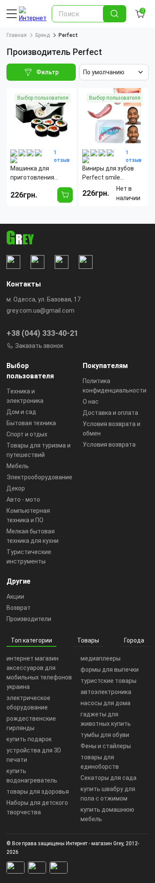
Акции (15, 596)
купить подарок (29, 739)
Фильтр (47, 72)
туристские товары (108, 680)
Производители (28, 618)
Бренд (42, 35)
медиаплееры (101, 658)
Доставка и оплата (110, 412)
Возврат (18, 607)
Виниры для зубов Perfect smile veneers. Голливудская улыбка (113, 173)
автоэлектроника (106, 691)
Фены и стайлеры (106, 746)
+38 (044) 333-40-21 (42, 333)
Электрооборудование (39, 477)
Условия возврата (109, 444)
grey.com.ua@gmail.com (40, 310)
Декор (15, 488)
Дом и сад (21, 411)
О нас (91, 401)
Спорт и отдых (26, 434)
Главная (16, 35)
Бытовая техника (31, 423)
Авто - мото (23, 499)
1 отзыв (62, 156)
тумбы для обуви (105, 734)
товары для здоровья (37, 791)
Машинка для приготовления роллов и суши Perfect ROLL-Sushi (37, 173)
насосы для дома (105, 703)
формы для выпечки (110, 669)
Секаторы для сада (108, 777)
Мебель (17, 466)
